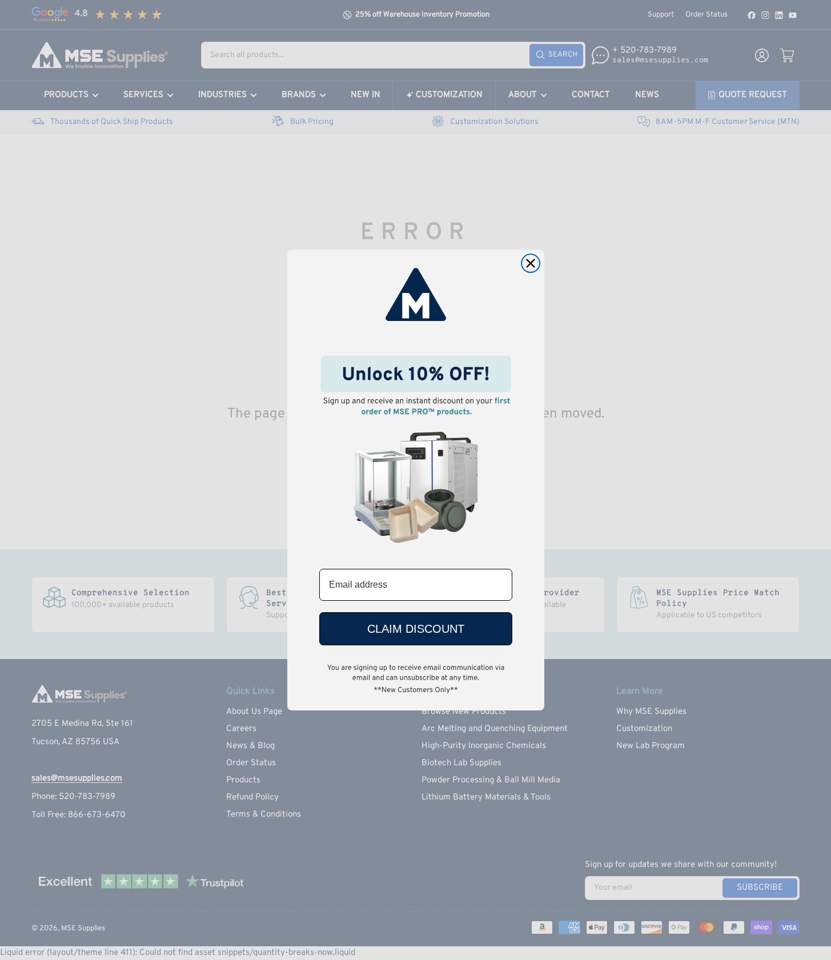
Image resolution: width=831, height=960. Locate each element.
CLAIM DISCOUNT (415, 628)
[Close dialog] (530, 263)
